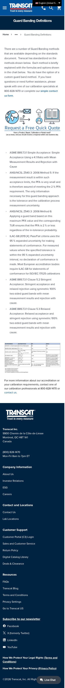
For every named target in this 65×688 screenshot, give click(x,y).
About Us (8, 474)
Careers (7, 494)
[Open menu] (5, 8)
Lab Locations (11, 519)
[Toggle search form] (51, 8)
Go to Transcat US (13, 608)
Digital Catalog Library (15, 557)
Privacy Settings (12, 601)
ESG (5, 487)
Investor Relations (13, 481)
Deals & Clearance (13, 563)
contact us (10, 392)
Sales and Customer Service (19, 543)
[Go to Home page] (21, 7)
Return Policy (10, 550)
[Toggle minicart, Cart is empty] (59, 8)
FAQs (6, 581)
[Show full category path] (16, 35)
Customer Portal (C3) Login (18, 537)
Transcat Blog (10, 588)
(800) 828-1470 (11, 452)
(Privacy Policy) (47, 668)
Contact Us (9, 512)
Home (6, 34)
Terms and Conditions (15, 595)
